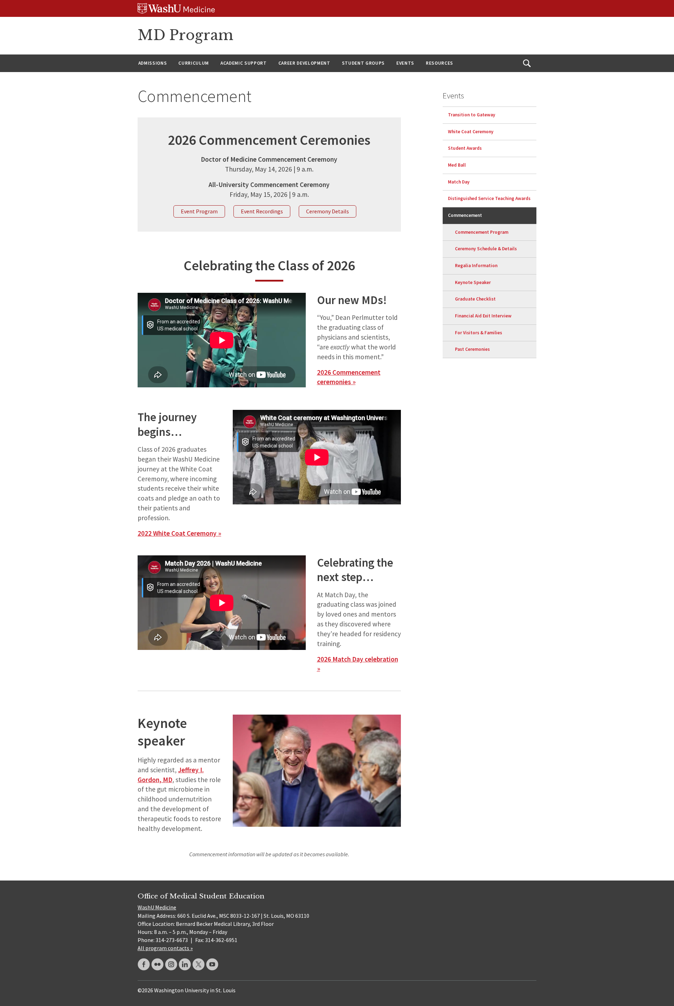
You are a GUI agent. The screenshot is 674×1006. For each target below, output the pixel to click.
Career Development (304, 63)
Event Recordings (262, 211)
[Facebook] (144, 964)
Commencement (465, 215)
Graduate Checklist (475, 299)
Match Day (459, 182)
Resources (439, 63)
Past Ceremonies (472, 350)
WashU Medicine (157, 907)
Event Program (199, 211)
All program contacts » (165, 948)
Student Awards (465, 148)
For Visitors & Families (478, 333)
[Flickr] (157, 964)
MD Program (185, 35)
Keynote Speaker (473, 282)
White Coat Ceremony (471, 132)
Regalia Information (476, 266)
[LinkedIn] (185, 964)
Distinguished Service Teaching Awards (489, 199)
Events (405, 63)
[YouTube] (212, 964)
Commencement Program (481, 232)
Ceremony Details (327, 211)
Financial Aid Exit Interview (483, 316)
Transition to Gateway (471, 115)
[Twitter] (198, 964)
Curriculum (193, 63)
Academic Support (243, 63)
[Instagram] (171, 964)
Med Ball (457, 165)
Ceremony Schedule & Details (486, 249)
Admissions (152, 63)
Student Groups (363, 63)
